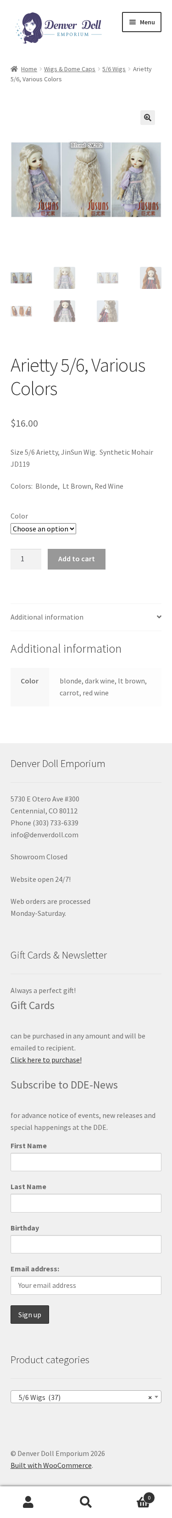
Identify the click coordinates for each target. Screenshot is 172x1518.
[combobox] (86, 1396)
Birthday (25, 1227)
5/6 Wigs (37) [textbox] (83, 1397)
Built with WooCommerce (51, 1465)
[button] (147, 117)
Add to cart (76, 558)
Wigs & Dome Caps (69, 69)
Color (19, 515)
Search (86, 1502)
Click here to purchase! (46, 1059)
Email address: (35, 1268)
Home (29, 69)
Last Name (28, 1186)
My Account (28, 1502)
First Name (29, 1145)
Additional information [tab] (47, 616)
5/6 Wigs (114, 69)
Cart (132, 1494)
